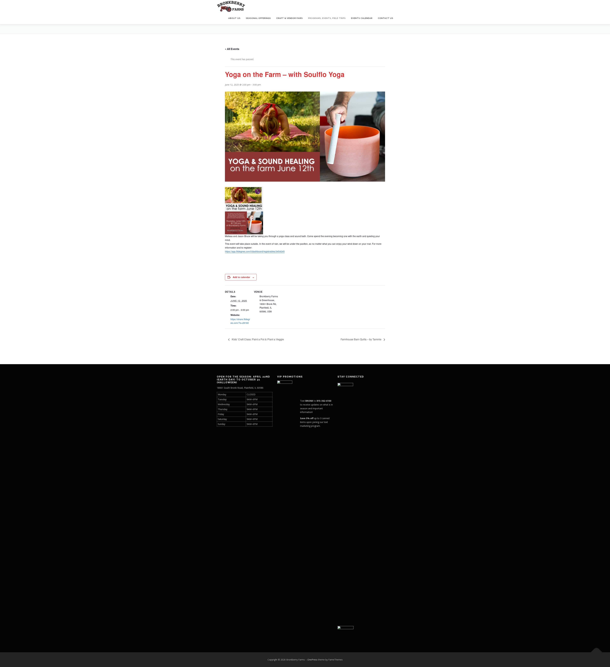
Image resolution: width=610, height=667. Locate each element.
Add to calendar (241, 277)
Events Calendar (362, 18)
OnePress (312, 659)
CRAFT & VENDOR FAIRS (289, 18)
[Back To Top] (596, 652)
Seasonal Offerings (258, 18)
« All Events (232, 49)
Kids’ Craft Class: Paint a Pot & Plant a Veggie (257, 339)
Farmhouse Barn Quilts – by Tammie (361, 339)
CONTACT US (385, 18)
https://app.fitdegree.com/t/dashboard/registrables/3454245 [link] (255, 251)
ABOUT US (234, 18)
